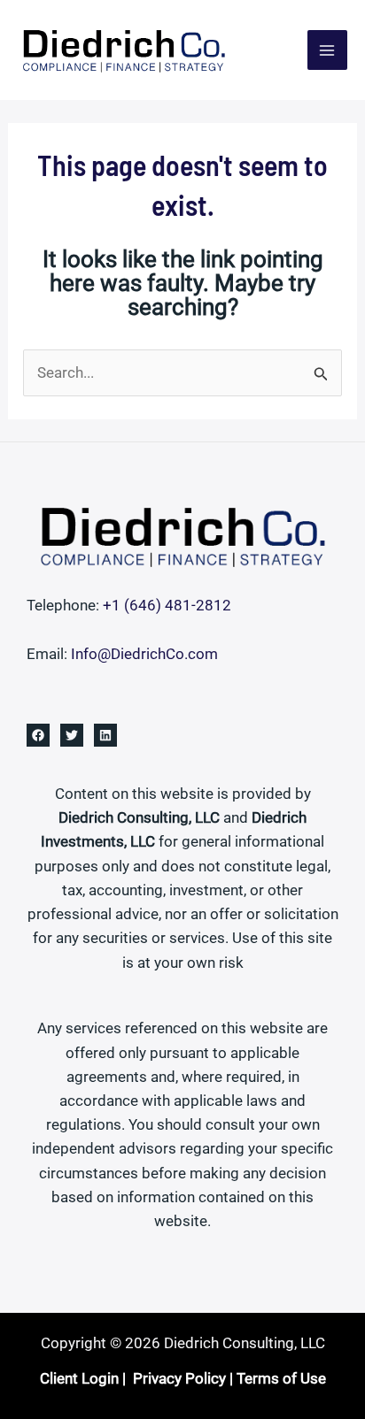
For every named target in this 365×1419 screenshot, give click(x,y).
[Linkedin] (105, 735)
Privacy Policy (179, 1378)
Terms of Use (281, 1378)
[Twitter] (71, 735)
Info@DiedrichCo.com (144, 654)
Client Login (79, 1378)
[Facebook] (38, 735)
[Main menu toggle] (327, 50)
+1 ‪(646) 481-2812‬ (167, 605)
